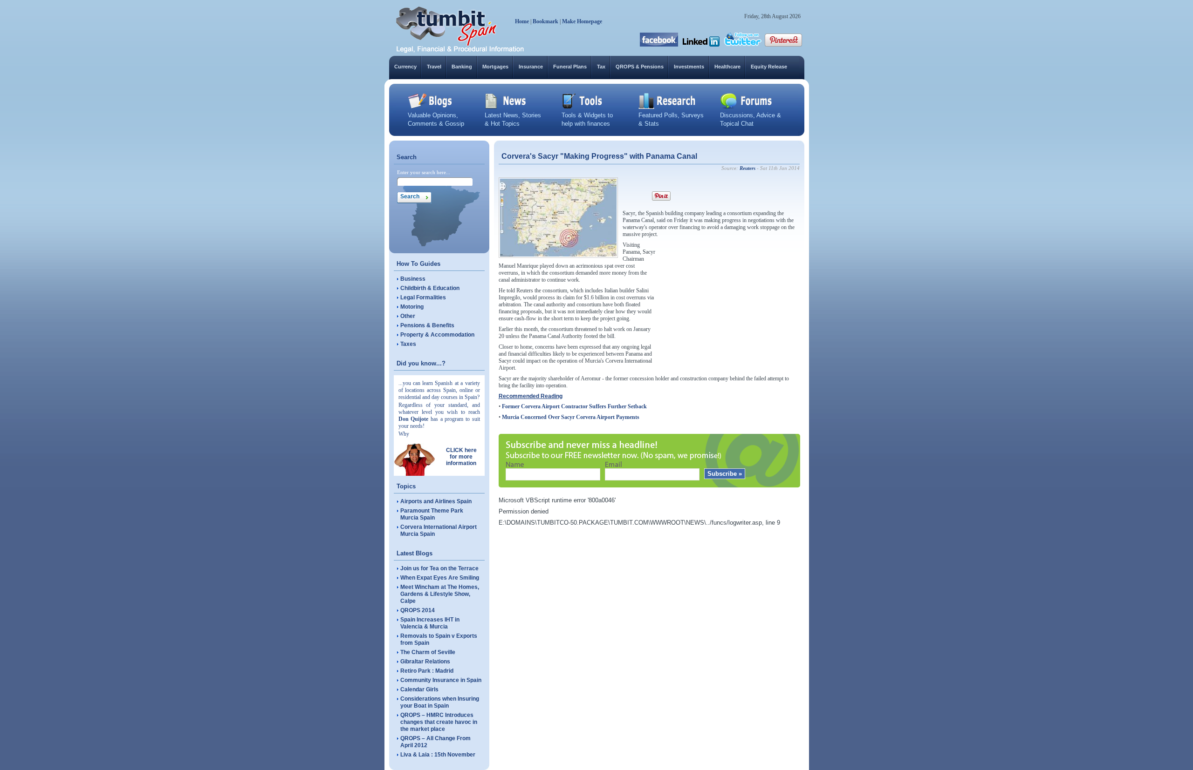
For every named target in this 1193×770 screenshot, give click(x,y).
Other (407, 316)
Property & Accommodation (437, 334)
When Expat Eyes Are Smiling (439, 577)
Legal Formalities (423, 297)
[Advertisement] (730, 300)
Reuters (747, 168)
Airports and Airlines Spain (436, 501)
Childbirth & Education (429, 288)
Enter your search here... (423, 172)
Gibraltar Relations (425, 661)
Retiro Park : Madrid (426, 671)
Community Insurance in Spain (440, 680)
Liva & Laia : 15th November (437, 754)
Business (412, 279)
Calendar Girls (419, 689)
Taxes (408, 344)
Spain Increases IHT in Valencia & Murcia (429, 623)
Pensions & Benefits (427, 325)
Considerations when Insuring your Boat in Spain (439, 702)
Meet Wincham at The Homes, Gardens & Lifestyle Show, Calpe (439, 594)
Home (522, 21)
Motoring (412, 307)
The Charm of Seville (427, 652)
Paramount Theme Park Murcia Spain (431, 514)
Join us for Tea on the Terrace (439, 568)
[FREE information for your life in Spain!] (460, 51)
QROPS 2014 (417, 610)
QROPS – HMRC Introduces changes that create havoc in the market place (438, 722)
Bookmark (545, 21)
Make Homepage (582, 21)
